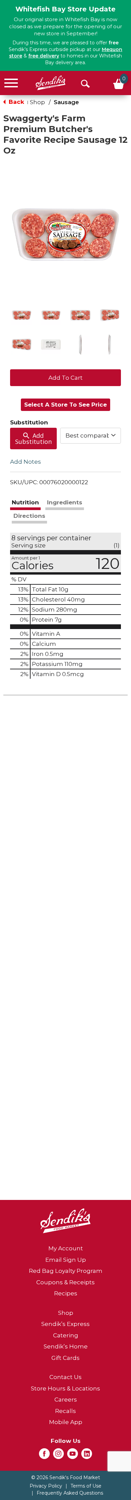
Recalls (65, 1411)
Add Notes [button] (25, 461)
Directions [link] (29, 515)
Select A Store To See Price (65, 404)
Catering (65, 1335)
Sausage (66, 102)
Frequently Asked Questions (70, 1493)
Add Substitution (33, 438)
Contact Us (65, 1377)
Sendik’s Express (65, 1324)
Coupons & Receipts (65, 1282)
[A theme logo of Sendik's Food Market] (51, 82)
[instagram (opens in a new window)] (58, 1455)
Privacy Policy (46, 1486)
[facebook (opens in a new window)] (44, 1455)
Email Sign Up (65, 1259)
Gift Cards (65, 1358)
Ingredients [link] (64, 502)
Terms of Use (86, 1486)
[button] (21, 315)
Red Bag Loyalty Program (65, 1270)
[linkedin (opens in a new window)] (86, 1455)
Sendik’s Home (66, 1346)
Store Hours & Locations (65, 1388)
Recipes (65, 1293)
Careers (65, 1399)
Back (15, 101)
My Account (65, 1248)
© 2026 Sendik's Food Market (65, 1477)
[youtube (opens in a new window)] (72, 1455)
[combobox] (90, 435)
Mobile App (65, 1422)
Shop (37, 102)
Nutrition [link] (25, 502)
